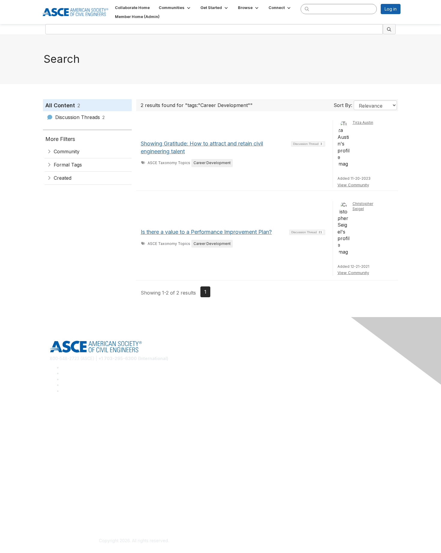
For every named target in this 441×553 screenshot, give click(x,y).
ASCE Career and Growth (75, 425)
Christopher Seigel (362, 206)
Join (54, 460)
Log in (391, 8)
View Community (353, 184)
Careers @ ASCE (66, 416)
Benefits (58, 469)
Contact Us (60, 478)
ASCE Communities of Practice (80, 434)
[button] (175, 7)
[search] (307, 9)
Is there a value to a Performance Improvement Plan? (206, 232)
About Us (59, 503)
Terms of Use (63, 512)
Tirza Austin (362, 122)
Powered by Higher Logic (307, 541)
